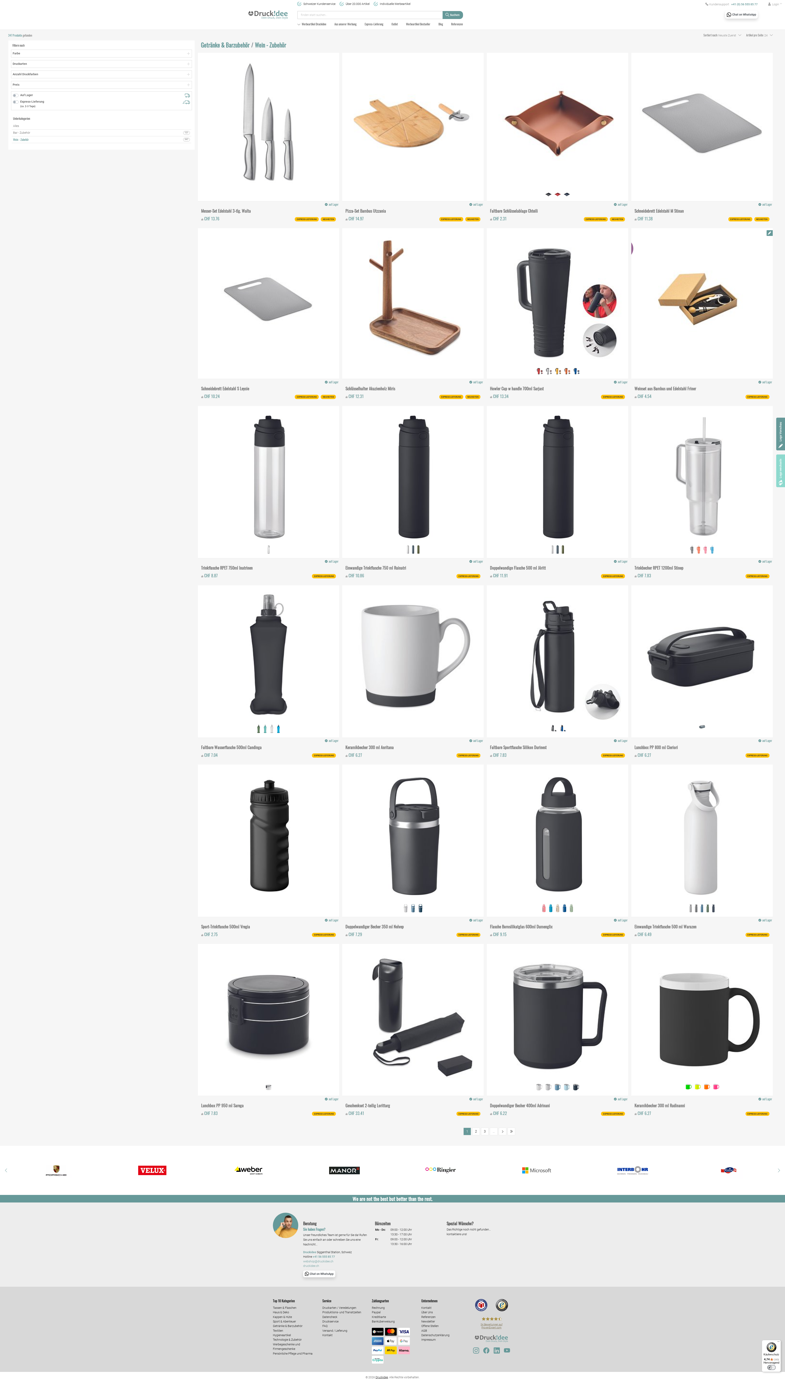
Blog (440, 24)
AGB (424, 1330)
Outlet (394, 24)
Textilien (278, 1330)
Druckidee (382, 1377)
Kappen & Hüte (282, 1317)
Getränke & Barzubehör (288, 1326)
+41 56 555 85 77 (324, 1256)
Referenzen (457, 24)
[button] (6, 1170)
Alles (16, 126)
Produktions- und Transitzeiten (341, 1312)
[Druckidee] (268, 13)
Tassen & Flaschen (284, 1307)
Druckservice (330, 1321)
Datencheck (329, 1317)
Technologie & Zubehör (287, 1339)
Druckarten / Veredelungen (339, 1307)
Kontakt (327, 1335)
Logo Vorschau (780, 431)
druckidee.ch (311, 1266)
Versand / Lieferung (334, 1330)
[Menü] (778, 1342)
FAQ (324, 1326)
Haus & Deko (281, 1312)
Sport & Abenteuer (284, 1321)
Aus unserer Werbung (345, 24)
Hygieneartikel (282, 1335)
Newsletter (428, 1321)
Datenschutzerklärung (435, 1335)
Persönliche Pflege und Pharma (293, 1353)
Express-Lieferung (374, 24)
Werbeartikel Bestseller (418, 24)
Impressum (428, 1339)
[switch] (771, 1367)
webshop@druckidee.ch (318, 1261)
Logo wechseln (780, 468)
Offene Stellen (430, 1326)
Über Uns (427, 1312)
